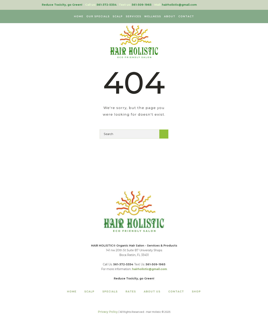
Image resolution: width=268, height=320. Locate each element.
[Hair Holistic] (134, 210)
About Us (152, 291)
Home (72, 291)
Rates (131, 291)
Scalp (89, 291)
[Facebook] (223, 5)
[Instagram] (217, 5)
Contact (176, 291)
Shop (196, 291)
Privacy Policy (108, 312)
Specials (110, 291)
